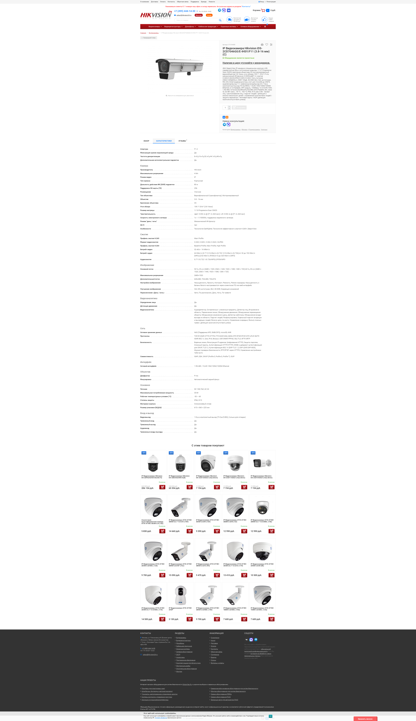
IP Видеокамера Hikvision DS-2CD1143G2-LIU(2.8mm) (234, 477)
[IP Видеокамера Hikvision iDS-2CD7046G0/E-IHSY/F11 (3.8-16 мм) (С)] (179, 69)
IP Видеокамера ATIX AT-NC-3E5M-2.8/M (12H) (207, 521)
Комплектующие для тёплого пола (188, 663)
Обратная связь (182, 1)
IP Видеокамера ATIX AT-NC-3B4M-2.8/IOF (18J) (180, 565)
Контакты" (246, 6)
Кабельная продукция (207, 26)
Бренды (204, 1)
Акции (209, 15)
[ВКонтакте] (224, 117)
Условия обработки (161, 718)
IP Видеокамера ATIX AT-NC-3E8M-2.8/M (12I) (235, 521)
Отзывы (183, 140)
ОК (270, 716)
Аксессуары (180, 657)
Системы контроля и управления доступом (157, 697)
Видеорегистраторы (172, 26)
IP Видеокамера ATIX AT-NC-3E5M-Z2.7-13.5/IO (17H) (235, 565)
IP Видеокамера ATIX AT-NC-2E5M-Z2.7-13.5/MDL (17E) (153, 609)
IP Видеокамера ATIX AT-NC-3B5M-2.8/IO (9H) (207, 565)
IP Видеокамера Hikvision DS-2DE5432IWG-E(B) (179, 477)
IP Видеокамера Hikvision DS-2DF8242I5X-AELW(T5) (151, 477)
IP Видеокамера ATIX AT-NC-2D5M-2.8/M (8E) (262, 565)
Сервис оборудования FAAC (221, 697)
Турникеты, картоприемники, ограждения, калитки (159, 694)
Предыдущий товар (149, 37)
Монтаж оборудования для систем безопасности (228, 691)
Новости (212, 1)
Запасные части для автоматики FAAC (224, 700)
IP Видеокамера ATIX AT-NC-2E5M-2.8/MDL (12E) (153, 565)
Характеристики (164, 141)
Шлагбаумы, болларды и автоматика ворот (157, 691)
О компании (144, 1)
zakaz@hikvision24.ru (184, 15)
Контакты (171, 1)
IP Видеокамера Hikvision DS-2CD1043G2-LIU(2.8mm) (261, 477)
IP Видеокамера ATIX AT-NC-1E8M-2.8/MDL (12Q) (262, 609)
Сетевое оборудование (249, 26)
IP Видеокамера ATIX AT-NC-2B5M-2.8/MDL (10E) (207, 609)
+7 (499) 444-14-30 (184, 11)
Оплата (163, 1)
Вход (262, 1)
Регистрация (271, 1)
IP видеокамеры (254, 129)
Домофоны (189, 26)
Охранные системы (228, 26)
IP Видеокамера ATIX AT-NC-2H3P (180, 609)
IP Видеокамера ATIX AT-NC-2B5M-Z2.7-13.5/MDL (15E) (262, 521)
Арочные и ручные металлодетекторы (155, 700)
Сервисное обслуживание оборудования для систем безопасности (234, 688)
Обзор (146, 141)
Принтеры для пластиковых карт (153, 688)
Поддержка (195, 1)
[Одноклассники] (227, 117)
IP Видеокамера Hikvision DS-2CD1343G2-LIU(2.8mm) (207, 477)
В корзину (241, 107)
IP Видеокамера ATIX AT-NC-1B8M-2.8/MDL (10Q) (235, 609)
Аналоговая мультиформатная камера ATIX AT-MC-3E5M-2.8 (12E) (152, 521)
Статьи (213, 660)
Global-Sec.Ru (187, 684)
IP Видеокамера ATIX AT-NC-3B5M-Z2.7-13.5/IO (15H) (180, 521)
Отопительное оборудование (186, 669)
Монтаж (199, 15)
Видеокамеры (154, 26)
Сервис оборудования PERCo (221, 694)
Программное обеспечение (185, 660)
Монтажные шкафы (183, 666)
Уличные (264, 129)
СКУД (178, 654)
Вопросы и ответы (217, 663)
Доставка (154, 1)
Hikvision (244, 129)
